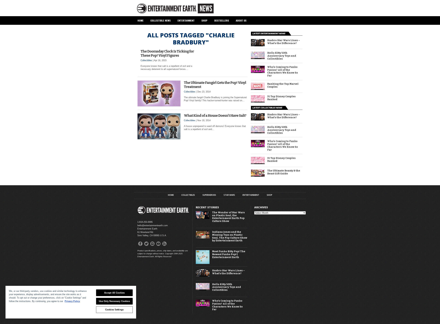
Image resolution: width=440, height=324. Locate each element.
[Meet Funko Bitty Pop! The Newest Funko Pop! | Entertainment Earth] (203, 263)
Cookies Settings (114, 309)
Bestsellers (221, 20)
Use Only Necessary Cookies (114, 301)
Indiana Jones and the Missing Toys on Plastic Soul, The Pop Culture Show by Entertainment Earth (229, 236)
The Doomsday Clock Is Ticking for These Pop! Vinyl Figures (167, 53)
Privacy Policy (72, 301)
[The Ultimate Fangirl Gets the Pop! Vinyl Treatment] (159, 105)
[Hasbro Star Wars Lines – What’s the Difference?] (258, 45)
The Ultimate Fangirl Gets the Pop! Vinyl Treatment (215, 85)
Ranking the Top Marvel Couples (283, 85)
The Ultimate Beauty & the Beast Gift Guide (283, 172)
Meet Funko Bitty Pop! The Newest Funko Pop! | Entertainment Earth (228, 254)
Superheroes (209, 195)
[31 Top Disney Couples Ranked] (258, 101)
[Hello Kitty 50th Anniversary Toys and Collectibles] (258, 58)
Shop (204, 20)
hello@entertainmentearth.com (152, 225)
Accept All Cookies (114, 292)
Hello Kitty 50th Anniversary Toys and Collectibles (281, 56)
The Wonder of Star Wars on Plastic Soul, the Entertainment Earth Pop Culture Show (228, 217)
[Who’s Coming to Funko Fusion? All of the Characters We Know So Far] (258, 72)
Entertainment (186, 20)
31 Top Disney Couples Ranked (281, 98)
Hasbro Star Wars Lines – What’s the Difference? (283, 42)
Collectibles (146, 60)
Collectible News (160, 20)
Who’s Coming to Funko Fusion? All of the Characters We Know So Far (282, 71)
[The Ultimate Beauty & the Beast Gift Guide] (258, 175)
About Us (241, 20)
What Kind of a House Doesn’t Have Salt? (215, 115)
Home (141, 20)
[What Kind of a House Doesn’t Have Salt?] (159, 138)
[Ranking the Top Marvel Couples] (258, 88)
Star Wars (229, 195)
